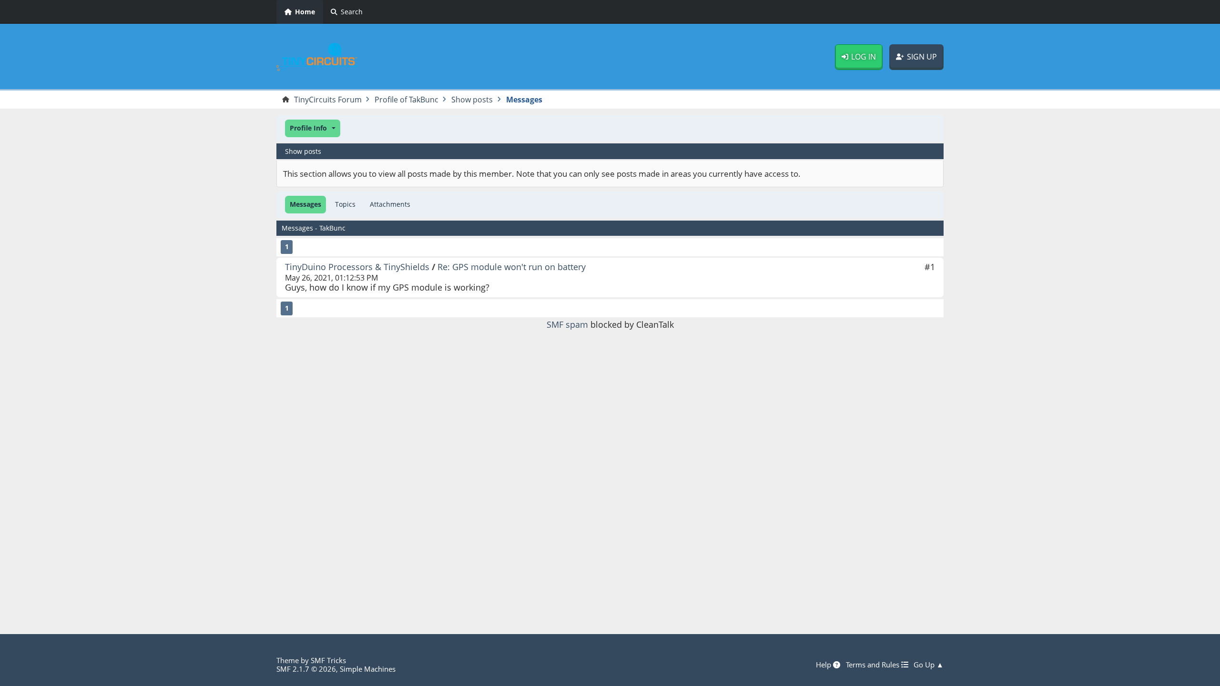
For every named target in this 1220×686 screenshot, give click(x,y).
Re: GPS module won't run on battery (511, 266)
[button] (312, 128)
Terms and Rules (873, 664)
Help (824, 664)
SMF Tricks (328, 660)
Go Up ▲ (929, 664)
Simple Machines (368, 669)
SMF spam (567, 324)
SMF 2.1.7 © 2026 (306, 669)
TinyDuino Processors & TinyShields (357, 266)
